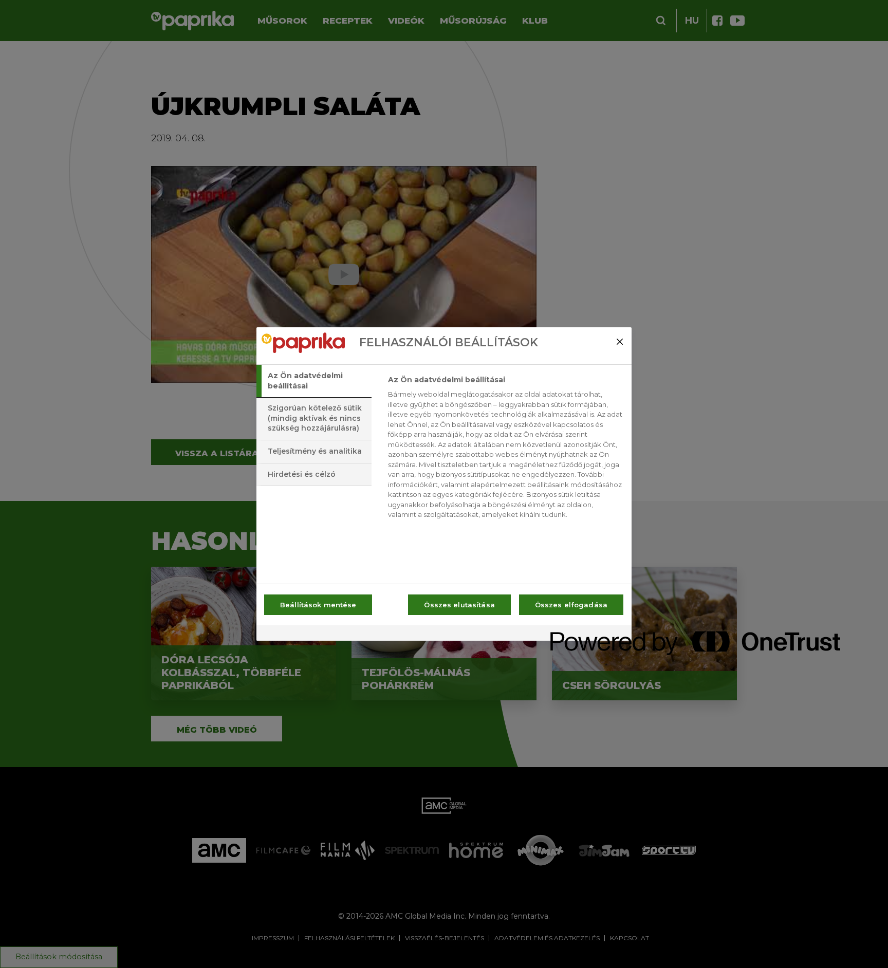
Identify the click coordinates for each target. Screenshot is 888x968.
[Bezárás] (619, 341)
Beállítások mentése (318, 605)
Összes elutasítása (459, 605)
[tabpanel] (505, 450)
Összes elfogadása (571, 605)
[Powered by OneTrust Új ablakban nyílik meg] (587, 634)
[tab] (314, 381)
